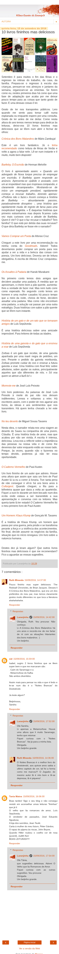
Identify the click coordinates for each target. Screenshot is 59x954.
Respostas (18, 611)
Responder (14, 605)
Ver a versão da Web (29, 948)
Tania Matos (15, 796)
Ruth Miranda (16, 580)
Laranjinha (22, 617)
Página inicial (29, 942)
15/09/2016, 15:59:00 (24, 659)
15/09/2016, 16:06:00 (34, 796)
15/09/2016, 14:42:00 (44, 617)
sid (10, 659)
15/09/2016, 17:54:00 (44, 855)
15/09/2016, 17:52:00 (44, 721)
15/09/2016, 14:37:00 (35, 580)
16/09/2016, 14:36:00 (43, 758)
